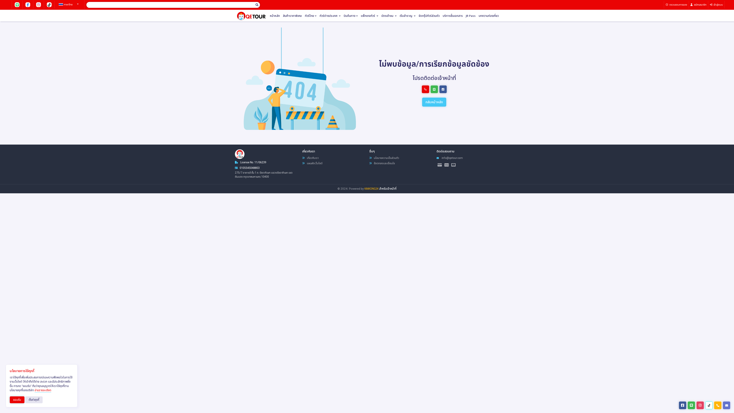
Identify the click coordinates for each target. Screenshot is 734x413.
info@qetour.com (452, 157)
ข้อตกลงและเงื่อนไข (384, 163)
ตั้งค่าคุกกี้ (34, 400)
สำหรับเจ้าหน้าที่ (387, 188)
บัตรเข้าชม (387, 16)
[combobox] (68, 3)
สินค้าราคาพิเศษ (292, 16)
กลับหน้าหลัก (434, 102)
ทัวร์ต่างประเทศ (329, 16)
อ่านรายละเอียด (43, 390)
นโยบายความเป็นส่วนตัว (386, 157)
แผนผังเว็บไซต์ (314, 163)
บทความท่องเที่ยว (489, 16)
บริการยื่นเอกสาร (453, 16)
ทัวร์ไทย (309, 16)
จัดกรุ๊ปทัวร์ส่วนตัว (429, 16)
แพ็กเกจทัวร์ (368, 16)
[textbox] (68, 4)
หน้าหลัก (275, 16)
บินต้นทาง (349, 16)
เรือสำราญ (406, 16)
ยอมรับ (17, 400)
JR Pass (471, 16)
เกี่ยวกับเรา (312, 157)
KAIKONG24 (371, 188)
